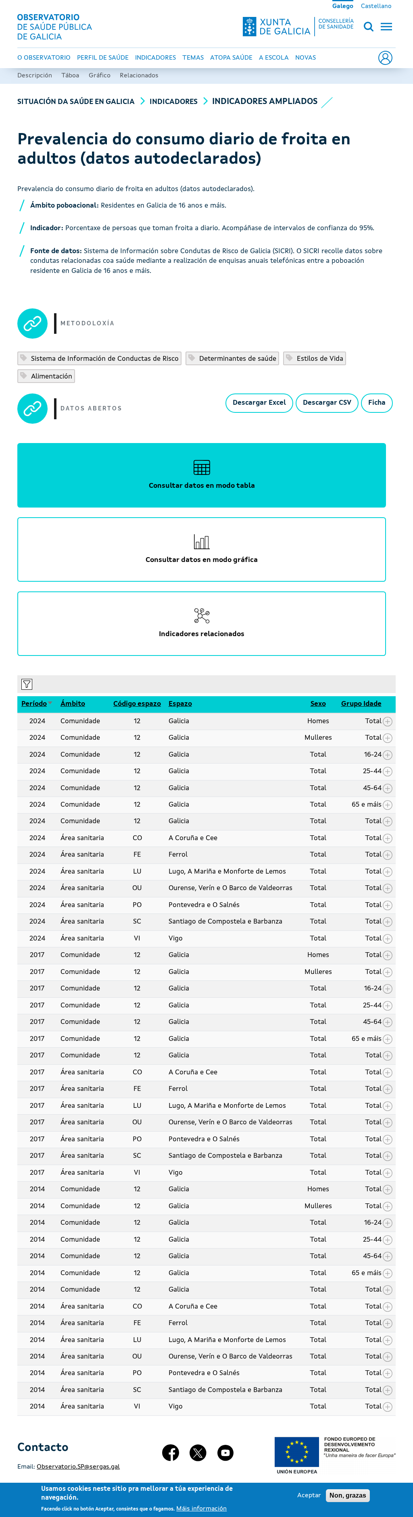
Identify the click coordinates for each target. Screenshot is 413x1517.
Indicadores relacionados (201, 634)
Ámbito (72, 704)
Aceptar (309, 1495)
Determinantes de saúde (236, 359)
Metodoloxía (87, 323)
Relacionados (139, 76)
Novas (305, 58)
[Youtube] (225, 1456)
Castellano (376, 6)
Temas (193, 58)
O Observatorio (44, 58)
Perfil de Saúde (103, 58)
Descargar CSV (327, 403)
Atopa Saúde (231, 58)
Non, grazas (348, 1495)
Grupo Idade (361, 704)
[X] (198, 1456)
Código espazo (137, 704)
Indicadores (155, 58)
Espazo (180, 704)
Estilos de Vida (319, 359)
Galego (342, 6)
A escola (274, 58)
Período (37, 704)
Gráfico (100, 76)
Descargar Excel (259, 403)
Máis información (201, 1509)
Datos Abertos (91, 408)
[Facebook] (171, 1456)
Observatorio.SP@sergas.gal (78, 1467)
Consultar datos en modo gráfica (202, 560)
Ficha (377, 403)
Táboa (70, 76)
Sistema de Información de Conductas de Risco (104, 359)
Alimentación (50, 376)
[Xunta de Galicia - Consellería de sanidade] (298, 26)
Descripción (34, 76)
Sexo (318, 704)
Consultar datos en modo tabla (202, 486)
